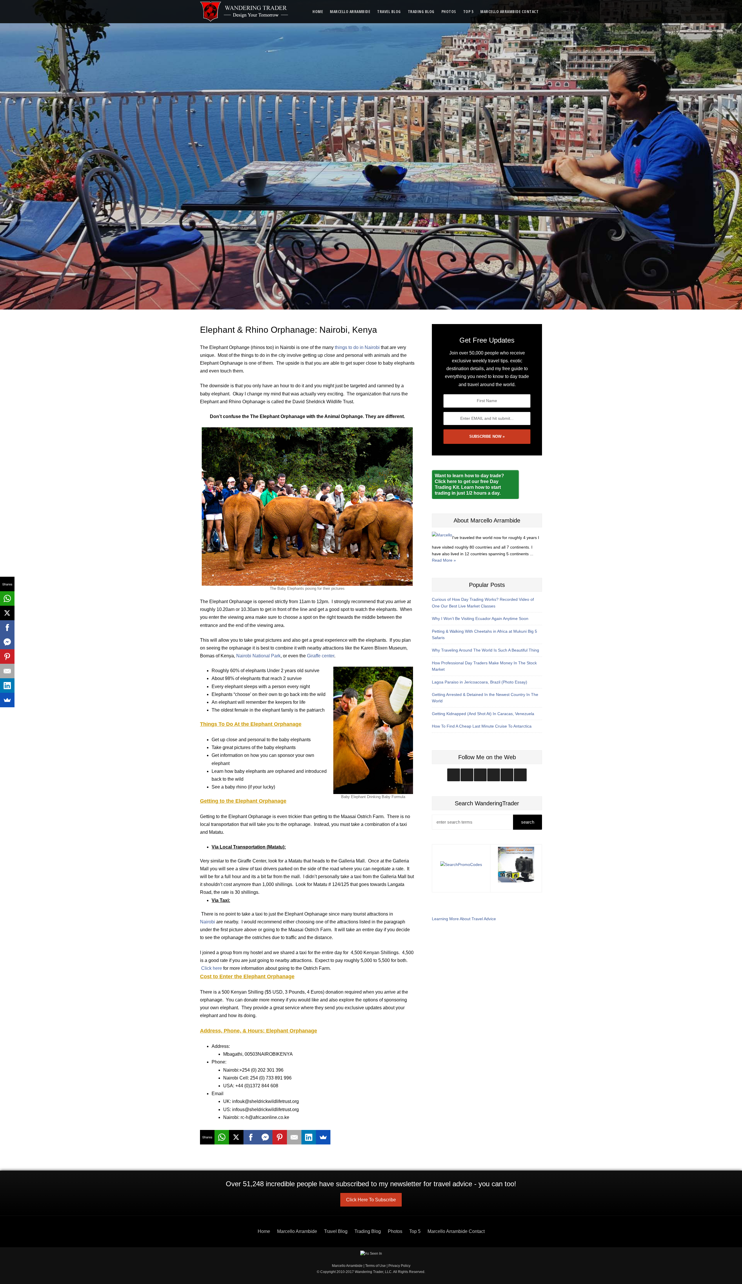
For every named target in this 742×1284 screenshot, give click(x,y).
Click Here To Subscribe (371, 1199)
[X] (236, 1137)
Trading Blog (421, 11)
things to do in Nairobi (357, 347)
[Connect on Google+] (507, 774)
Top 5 (468, 11)
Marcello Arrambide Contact (509, 11)
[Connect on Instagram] (453, 774)
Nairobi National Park (258, 655)
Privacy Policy (399, 1266)
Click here (211, 968)
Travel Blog (389, 11)
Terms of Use (375, 1266)
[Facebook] (250, 1137)
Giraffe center (320, 655)
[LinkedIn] (308, 1137)
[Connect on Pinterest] (520, 774)
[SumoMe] (323, 1137)
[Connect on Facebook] (480, 774)
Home (317, 11)
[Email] (294, 1137)
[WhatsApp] (221, 1137)
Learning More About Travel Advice (464, 918)
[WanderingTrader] (244, 11)
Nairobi (207, 921)
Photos (448, 11)
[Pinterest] (279, 1137)
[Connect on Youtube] (493, 774)
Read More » (444, 560)
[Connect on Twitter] (467, 774)
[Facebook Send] (265, 1137)
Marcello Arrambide (350, 11)
